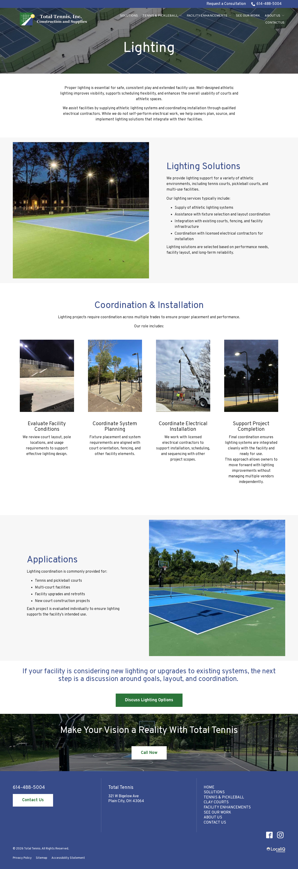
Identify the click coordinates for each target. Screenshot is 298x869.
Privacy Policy (22, 858)
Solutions (129, 16)
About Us (272, 16)
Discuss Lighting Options (149, 700)
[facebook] (269, 835)
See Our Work (248, 16)
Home (209, 787)
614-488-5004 (269, 4)
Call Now (149, 753)
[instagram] (280, 835)
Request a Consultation (226, 4)
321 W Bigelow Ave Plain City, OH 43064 (126, 799)
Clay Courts (216, 802)
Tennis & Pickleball (160, 16)
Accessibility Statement (68, 858)
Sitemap (41, 858)
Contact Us (274, 23)
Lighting (149, 48)
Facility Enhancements (207, 16)
